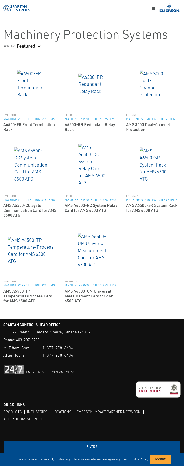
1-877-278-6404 (57, 347)
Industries (37, 412)
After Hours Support (23, 419)
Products (12, 412)
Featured (26, 46)
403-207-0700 (28, 339)
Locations (62, 412)
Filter (92, 446)
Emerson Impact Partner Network (108, 412)
